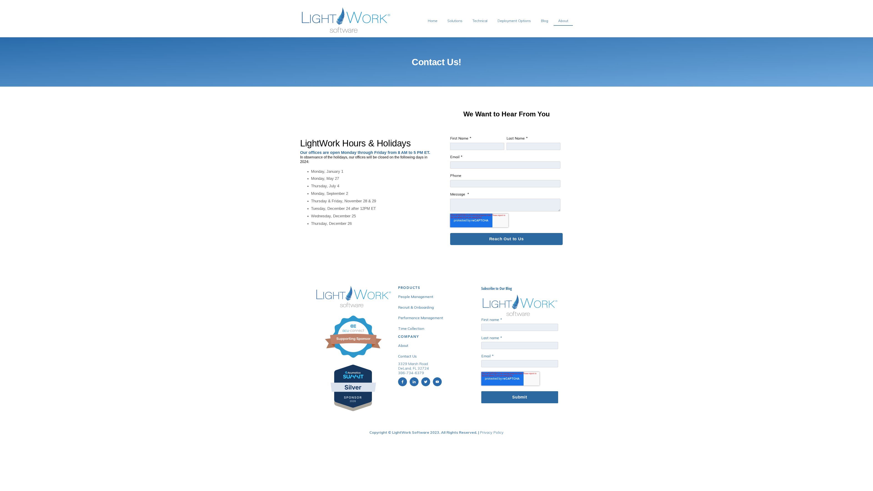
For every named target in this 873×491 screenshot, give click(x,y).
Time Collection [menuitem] (411, 328)
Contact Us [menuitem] (407, 356)
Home (432, 20)
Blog (544, 20)
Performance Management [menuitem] (420, 318)
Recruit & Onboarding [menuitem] (416, 307)
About (563, 20)
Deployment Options (514, 20)
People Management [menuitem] (415, 296)
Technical (479, 20)
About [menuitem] (403, 345)
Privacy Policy (492, 432)
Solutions (454, 20)
